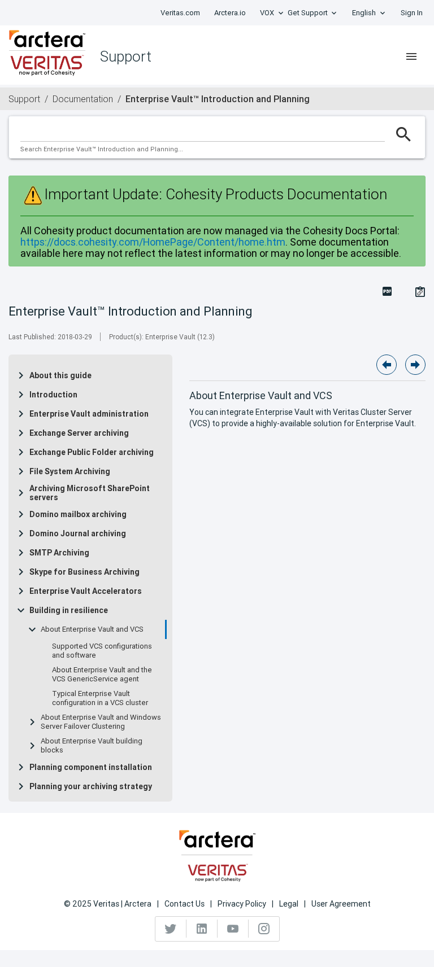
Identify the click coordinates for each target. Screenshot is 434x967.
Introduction (53, 394)
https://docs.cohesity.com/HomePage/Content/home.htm (152, 241)
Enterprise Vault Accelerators (85, 591)
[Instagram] (264, 929)
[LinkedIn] (202, 929)
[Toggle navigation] (411, 56)
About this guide (60, 375)
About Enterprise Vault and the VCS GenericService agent (102, 675)
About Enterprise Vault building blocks (91, 746)
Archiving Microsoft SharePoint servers (89, 493)
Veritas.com (180, 12)
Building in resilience (68, 610)
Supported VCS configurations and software (102, 651)
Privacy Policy (242, 904)
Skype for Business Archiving (84, 571)
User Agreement (341, 904)
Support (24, 98)
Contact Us (184, 904)
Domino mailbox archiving (78, 514)
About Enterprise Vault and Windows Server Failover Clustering (101, 722)
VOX (267, 12)
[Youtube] (233, 929)
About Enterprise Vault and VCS (92, 629)
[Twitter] (170, 929)
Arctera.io (230, 12)
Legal (288, 904)
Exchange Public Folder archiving (91, 452)
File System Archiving (69, 471)
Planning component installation (90, 767)
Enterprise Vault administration (89, 413)
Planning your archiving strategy (90, 786)
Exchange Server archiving (79, 432)
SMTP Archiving (59, 552)
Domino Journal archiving (77, 533)
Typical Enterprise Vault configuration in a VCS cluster (100, 698)
